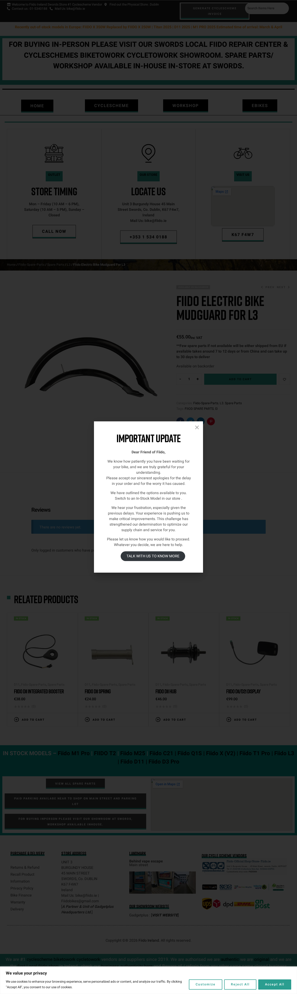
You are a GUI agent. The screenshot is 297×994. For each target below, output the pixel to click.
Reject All (240, 984)
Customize (206, 984)
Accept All (274, 984)
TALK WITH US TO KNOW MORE (152, 556)
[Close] (197, 427)
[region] (148, 980)
